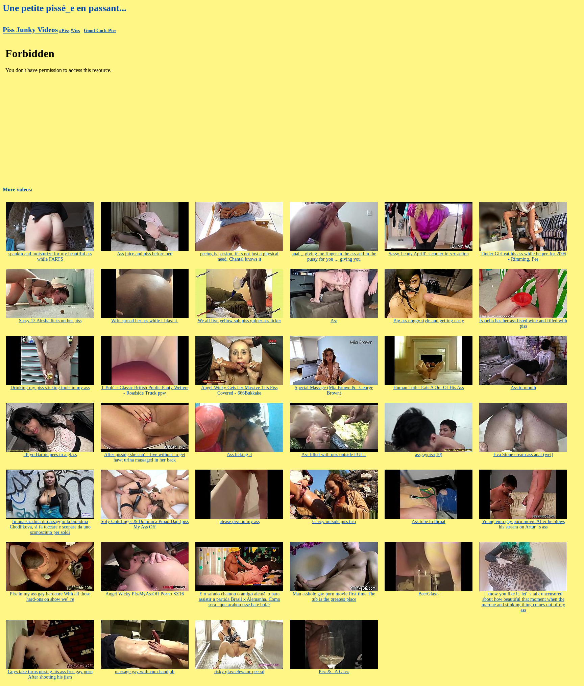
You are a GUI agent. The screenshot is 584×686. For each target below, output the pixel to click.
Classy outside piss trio (334, 521)
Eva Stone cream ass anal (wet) (523, 454)
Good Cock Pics (100, 30)
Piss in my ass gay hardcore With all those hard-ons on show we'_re (50, 596)
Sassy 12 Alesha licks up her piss (50, 320)
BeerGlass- (428, 593)
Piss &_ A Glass (334, 671)
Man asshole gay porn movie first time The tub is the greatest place (334, 596)
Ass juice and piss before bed (144, 253)
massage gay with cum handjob (144, 671)
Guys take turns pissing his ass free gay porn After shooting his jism (50, 674)
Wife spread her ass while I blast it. (144, 320)
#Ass (75, 30)
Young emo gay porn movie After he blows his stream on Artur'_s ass (523, 524)
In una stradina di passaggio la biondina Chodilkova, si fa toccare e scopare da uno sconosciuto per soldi (50, 527)
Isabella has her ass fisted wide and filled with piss (523, 323)
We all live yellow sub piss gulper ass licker (239, 320)
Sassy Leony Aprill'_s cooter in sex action (429, 253)
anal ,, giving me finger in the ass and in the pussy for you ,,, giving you (334, 256)
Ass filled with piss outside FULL (333, 454)
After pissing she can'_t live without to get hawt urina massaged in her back (144, 457)
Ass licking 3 (239, 454)
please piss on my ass (239, 521)
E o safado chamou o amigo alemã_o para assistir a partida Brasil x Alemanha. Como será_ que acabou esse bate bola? (239, 599)
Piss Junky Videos (30, 30)
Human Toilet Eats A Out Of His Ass (428, 387)
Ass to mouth (523, 387)
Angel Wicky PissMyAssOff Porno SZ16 (144, 593)
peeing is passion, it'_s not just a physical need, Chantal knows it (239, 256)
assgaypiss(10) (428, 454)
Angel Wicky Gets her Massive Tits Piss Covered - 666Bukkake (239, 390)
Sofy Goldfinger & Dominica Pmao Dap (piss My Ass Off (145, 524)
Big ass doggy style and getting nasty (428, 320)
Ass (334, 320)
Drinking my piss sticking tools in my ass (50, 387)
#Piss (64, 30)
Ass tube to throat (428, 521)
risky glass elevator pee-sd (239, 671)
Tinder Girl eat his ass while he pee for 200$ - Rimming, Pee (523, 256)
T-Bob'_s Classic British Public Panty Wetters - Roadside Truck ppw (144, 390)
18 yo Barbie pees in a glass (50, 454)
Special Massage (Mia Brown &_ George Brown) (334, 390)
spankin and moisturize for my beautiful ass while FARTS (50, 256)
